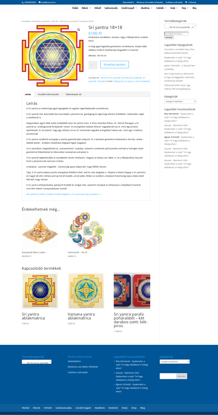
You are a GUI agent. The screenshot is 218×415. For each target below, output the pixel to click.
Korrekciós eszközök (41, 21)
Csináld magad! (127, 8)
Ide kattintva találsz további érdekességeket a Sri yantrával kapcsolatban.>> (63, 194)
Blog (194, 8)
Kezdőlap (26, 21)
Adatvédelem (128, 2)
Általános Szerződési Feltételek (150, 2)
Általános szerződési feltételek (83, 366)
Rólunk (85, 8)
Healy (172, 8)
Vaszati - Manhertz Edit (175, 125)
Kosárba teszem (115, 64)
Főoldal (75, 8)
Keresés (169, 37)
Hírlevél (97, 8)
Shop (184, 8)
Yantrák (54, 21)
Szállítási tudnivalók (174, 2)
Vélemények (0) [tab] (73, 94)
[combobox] (180, 26)
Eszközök (160, 8)
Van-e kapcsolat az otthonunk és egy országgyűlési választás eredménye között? (179, 77)
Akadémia (145, 8)
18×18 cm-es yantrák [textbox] (179, 27)
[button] (78, 29)
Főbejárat (118, 81)
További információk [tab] (48, 94)
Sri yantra (129, 81)
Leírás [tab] (28, 94)
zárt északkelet (142, 81)
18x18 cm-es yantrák (69, 21)
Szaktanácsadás (111, 8)
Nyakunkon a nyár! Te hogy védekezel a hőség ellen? (178, 117)
